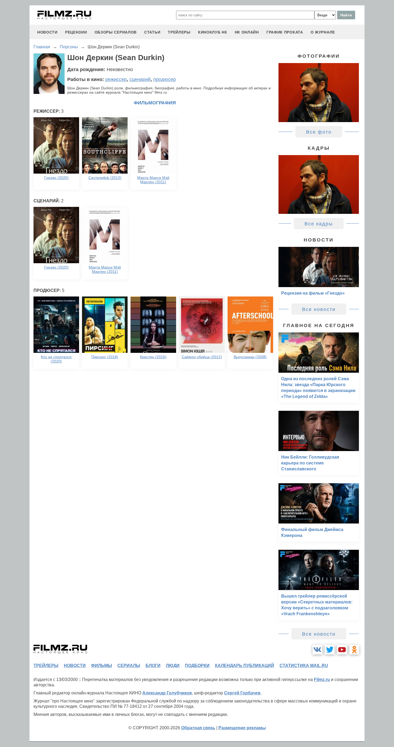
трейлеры (179, 32)
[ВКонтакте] (317, 649)
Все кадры (318, 223)
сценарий (140, 79)
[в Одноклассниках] (354, 649)
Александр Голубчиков (167, 693)
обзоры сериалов (116, 32)
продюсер (164, 79)
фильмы (101, 665)
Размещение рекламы (242, 728)
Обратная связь (198, 728)
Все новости (319, 309)
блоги (153, 665)
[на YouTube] (342, 649)
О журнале (323, 32)
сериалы (128, 665)
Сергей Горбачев (242, 693)
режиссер (116, 79)
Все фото (319, 132)
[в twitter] (329, 649)
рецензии (76, 32)
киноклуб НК (212, 32)
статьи (152, 32)
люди (173, 665)
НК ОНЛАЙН (247, 32)
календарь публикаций (244, 665)
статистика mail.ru (304, 665)
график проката (284, 32)
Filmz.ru (322, 679)
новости (47, 32)
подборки (197, 665)
